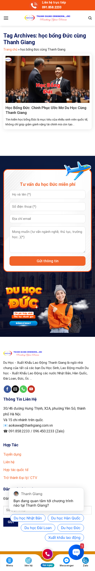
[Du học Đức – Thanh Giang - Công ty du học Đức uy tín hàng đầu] (47, 18)
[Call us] (23, 389)
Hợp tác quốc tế (15, 470)
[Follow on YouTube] (31, 389)
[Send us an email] (15, 389)
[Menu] (6, 18)
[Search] (90, 18)
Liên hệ (8, 462)
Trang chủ (10, 49)
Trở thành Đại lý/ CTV (20, 478)
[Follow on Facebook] (7, 389)
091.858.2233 (51, 7)
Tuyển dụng (12, 454)
